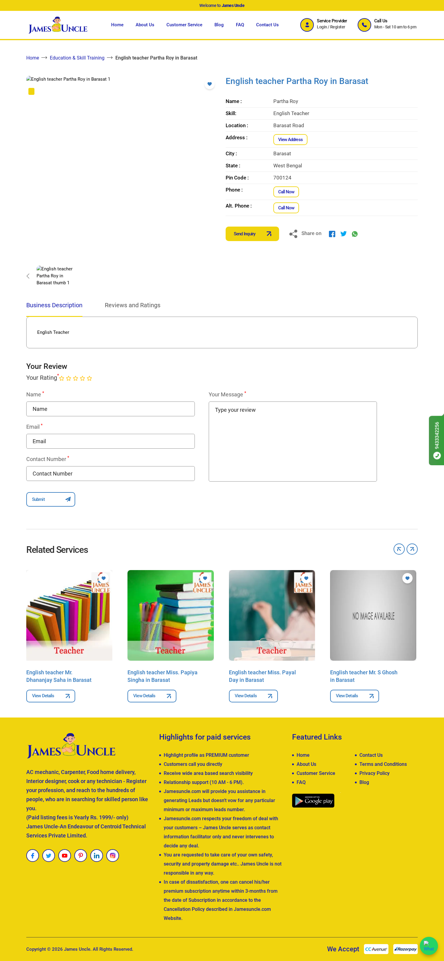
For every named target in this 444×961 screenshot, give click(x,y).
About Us (145, 24)
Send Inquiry (244, 234)
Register (337, 26)
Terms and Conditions (383, 764)
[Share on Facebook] (332, 233)
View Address (290, 139)
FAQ (240, 24)
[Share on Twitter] (343, 233)
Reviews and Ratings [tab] (132, 305)
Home (117, 24)
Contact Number (47, 459)
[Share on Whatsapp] (355, 233)
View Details (43, 695)
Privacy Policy (374, 773)
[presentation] (28, 276)
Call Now (286, 192)
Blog (219, 24)
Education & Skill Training (77, 58)
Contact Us (267, 24)
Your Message (227, 394)
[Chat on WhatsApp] (429, 946)
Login (322, 26)
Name (35, 394)
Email (34, 426)
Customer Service (184, 24)
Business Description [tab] (54, 305)
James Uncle (77, 949)
